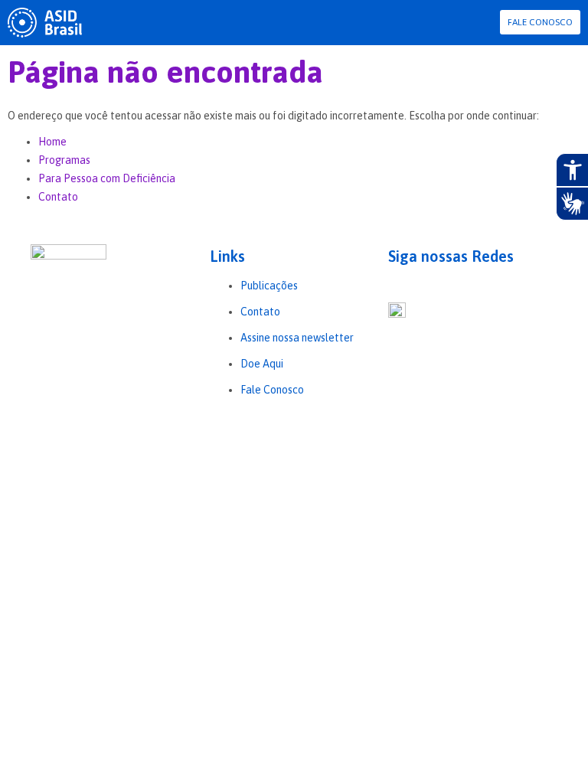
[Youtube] (427, 284)
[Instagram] (393, 284)
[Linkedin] (410, 284)
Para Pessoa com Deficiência (106, 178)
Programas (64, 160)
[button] (487, 22)
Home (52, 142)
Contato (58, 197)
